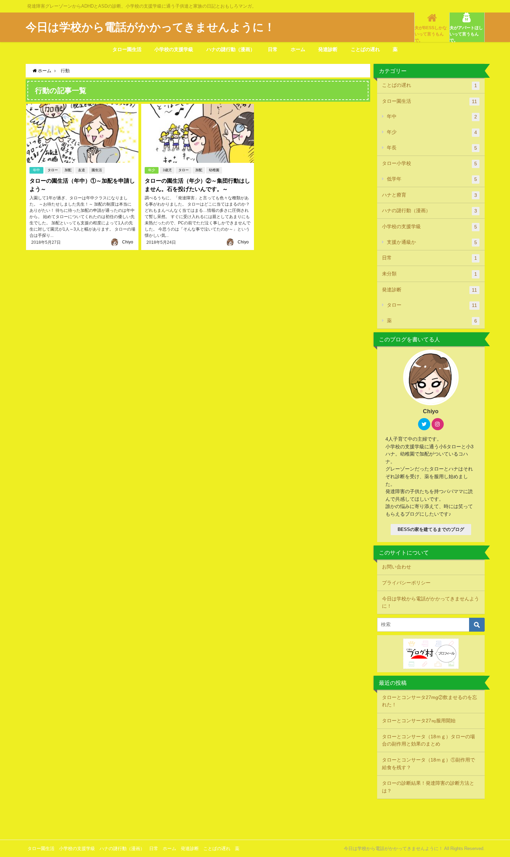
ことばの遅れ (365, 49)
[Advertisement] (255, 818)
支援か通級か (432, 242)
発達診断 (328, 49)
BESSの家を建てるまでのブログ (431, 529)
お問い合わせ (396, 566)
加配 (68, 170)
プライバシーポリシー (406, 582)
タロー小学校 (429, 163)
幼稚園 (214, 170)
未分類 (429, 273)
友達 (81, 170)
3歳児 (167, 170)
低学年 (432, 179)
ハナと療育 (429, 195)
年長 (432, 147)
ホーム (298, 49)
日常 (273, 49)
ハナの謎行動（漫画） (230, 49)
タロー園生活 (127, 49)
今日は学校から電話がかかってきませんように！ (430, 602)
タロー (53, 170)
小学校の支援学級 (173, 49)
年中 (36, 170)
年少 (151, 170)
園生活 (97, 170)
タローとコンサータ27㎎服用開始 (419, 720)
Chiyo (127, 242)
